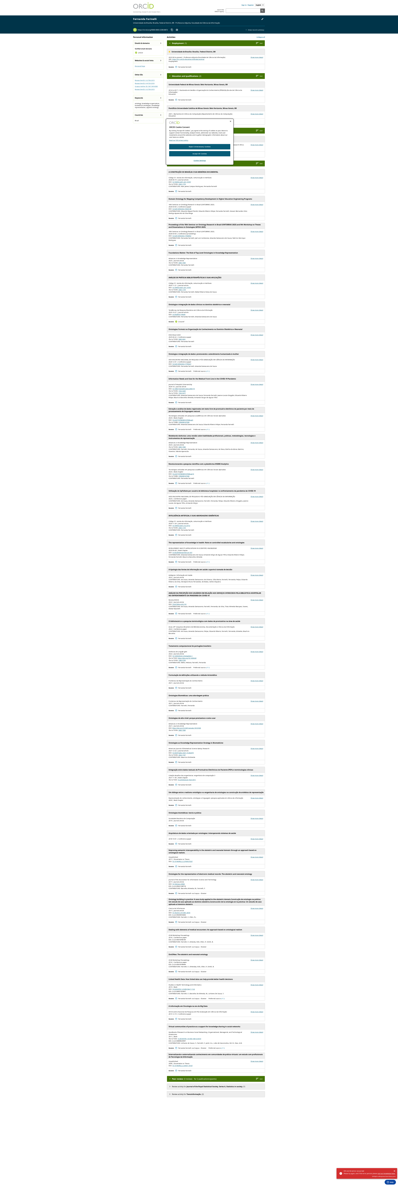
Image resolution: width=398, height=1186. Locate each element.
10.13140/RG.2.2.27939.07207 (182, 861)
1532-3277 (182, 393)
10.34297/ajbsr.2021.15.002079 (183, 753)
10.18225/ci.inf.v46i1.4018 (181, 913)
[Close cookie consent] (230, 121)
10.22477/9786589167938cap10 (183, 474)
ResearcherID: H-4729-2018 (144, 83)
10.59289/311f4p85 (178, 314)
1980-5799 (182, 660)
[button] (261, 37)
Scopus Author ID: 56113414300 (146, 86)
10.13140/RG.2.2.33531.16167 (182, 1066)
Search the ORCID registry (219, 10)
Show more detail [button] (257, 57)
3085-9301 (182, 339)
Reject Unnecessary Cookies (200, 147)
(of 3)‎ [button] (208, 562)
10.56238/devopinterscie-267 (182, 553)
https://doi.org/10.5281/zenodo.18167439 (186, 728)
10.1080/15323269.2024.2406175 (183, 389)
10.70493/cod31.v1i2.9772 (181, 526)
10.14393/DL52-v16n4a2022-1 (182, 656)
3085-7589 (182, 263)
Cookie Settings (200, 161)
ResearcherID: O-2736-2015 (145, 80)
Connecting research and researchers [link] (146, 12)
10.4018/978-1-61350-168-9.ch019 (189, 1039)
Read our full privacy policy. (178, 140)
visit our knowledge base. (386, 1173)
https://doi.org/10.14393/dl (187, 658)
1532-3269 (182, 391)
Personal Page (140, 66)
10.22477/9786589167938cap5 (182, 420)
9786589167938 (184, 422)
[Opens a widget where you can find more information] (390, 1182)
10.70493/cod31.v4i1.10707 (181, 182)
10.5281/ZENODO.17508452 (181, 236)
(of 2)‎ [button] (208, 371)
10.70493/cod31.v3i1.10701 (181, 288)
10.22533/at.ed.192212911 (187, 780)
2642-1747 (182, 755)
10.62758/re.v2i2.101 (179, 604)
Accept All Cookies (200, 154)
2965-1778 (182, 184)
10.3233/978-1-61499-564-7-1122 (183, 989)
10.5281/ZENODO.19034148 (181, 209)
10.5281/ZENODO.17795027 (181, 364)
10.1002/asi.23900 (178, 884)
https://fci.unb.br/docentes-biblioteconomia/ (188, 59)
